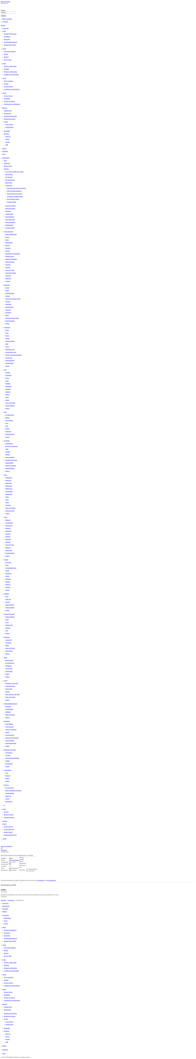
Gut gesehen (9, 671)
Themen (6, 812)
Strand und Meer (10, 341)
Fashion (7, 296)
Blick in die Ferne (10, 648)
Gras (6, 423)
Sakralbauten (9, 443)
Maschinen (8, 573)
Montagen (8, 706)
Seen (6, 333)
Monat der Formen (10, 206)
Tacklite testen (9, 214)
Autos (7, 565)
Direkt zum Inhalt (5, 1)
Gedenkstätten (9, 463)
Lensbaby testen (10, 228)
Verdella (3, 890)
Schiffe (7, 570)
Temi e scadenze (8, 81)
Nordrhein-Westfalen (11, 259)
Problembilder (9, 709)
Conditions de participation (11, 74)
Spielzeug (8, 579)
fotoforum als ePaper (9, 119)
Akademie (5, 151)
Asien (7, 499)
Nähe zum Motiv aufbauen (14, 191)
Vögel (7, 381)
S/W (6, 630)
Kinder (7, 290)
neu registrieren (51, 880)
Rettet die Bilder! (10, 617)
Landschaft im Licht (10, 352)
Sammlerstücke (9, 605)
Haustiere (8, 389)
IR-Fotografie (9, 763)
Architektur (7, 441)
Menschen (7, 285)
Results (6, 54)
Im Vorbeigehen (9, 663)
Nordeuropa (8, 477)
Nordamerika (9, 491)
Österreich (8, 278)
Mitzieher (8, 547)
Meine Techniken (10, 714)
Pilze (6, 426)
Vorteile (4, 838)
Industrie (7, 452)
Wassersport (8, 525)
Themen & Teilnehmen (10, 34)
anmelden (41, 880)
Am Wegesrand (9, 415)
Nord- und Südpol (10, 508)
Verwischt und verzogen (12, 738)
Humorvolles (8, 668)
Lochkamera (8, 752)
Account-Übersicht (9, 829)
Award (4, 31)
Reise (5, 475)
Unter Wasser (7, 770)
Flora (5, 412)
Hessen (7, 251)
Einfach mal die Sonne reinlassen (16, 188)
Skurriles (7, 587)
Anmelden (5, 21)
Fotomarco (4, 850)
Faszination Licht (10, 219)
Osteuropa (8, 480)
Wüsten (7, 338)
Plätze (7, 645)
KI (4, 805)
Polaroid (7, 628)
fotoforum (6, 134)
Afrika (7, 497)
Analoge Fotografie (9, 614)
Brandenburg (9, 242)
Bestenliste (7, 39)
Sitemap (4, 911)
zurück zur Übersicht (6, 846)
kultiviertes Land (9, 349)
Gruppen (7, 301)
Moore (7, 346)
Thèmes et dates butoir (10, 66)
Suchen (3, 10)
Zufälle (7, 674)
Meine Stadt (8, 689)
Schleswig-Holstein (10, 273)
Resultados (7, 98)
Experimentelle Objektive (12, 758)
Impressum (5, 903)
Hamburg (8, 248)
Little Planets (9, 651)
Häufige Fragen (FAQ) (10, 45)
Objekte (7, 602)
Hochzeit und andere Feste (12, 299)
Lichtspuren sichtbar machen (15, 196)
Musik (7, 315)
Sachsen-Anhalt (9, 270)
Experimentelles (9, 321)
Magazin (4, 108)
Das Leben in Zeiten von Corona (14, 171)
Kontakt (7, 142)
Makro (7, 397)
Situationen (8, 666)
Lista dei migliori (8, 86)
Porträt (7, 288)
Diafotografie (9, 625)
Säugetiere (8, 375)
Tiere (5, 370)
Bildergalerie (5, 158)
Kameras (7, 584)
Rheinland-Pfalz (9, 262)
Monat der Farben (10, 208)
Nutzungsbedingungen (10, 835)
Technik (6, 559)
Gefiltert (7, 761)
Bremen (7, 245)
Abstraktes (7, 721)
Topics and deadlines (10, 51)
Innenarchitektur (9, 457)
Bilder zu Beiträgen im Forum (13, 790)
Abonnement (7, 113)
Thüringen (8, 275)
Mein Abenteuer (9, 217)
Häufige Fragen (8, 832)
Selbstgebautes (9, 793)
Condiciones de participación (12, 104)
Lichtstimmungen (10, 686)
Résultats (6, 69)
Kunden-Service (8, 826)
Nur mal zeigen (9, 788)
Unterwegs (8, 304)
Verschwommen (9, 735)
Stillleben (6, 594)
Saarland (8, 264)
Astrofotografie (9, 363)
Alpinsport (8, 539)
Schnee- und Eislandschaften (13, 355)
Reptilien (7, 383)
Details (7, 394)
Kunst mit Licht (9, 727)
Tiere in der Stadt (10, 403)
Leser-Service (9, 124)
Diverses (6, 785)
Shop (3, 154)
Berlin (7, 240)
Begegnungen (9, 307)
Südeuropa (8, 483)
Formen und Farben (10, 729)
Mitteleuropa (8, 488)
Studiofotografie (9, 293)
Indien (7, 502)
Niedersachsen (9, 256)
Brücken (7, 454)
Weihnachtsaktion (10, 222)
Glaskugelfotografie (10, 743)
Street (5, 657)
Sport (5, 517)
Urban (5, 680)
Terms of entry (8, 59)
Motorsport (8, 531)
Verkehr (7, 691)
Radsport (8, 528)
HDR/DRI (8, 712)
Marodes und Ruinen (11, 460)
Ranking (6, 57)
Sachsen (7, 267)
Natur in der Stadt (10, 697)
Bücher (4, 148)
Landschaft (7, 327)
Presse (7, 139)
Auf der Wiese (9, 420)
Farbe (7, 619)
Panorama (7, 637)
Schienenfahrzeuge (10, 568)
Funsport (7, 534)
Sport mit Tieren (9, 545)
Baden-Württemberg (11, 234)
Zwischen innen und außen (14, 193)
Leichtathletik (9, 523)
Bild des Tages (8, 166)
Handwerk (8, 312)
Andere (7, 323)
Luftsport (7, 536)
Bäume (7, 417)
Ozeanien (8, 505)
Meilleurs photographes (10, 72)
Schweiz (7, 281)
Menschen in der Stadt (11, 683)
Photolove (8, 211)
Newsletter (7, 131)
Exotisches (8, 431)
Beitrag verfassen (9, 814)
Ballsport (7, 520)
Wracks (7, 778)
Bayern (7, 237)
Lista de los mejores (9, 101)
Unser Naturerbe (8, 231)
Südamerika (8, 494)
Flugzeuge (8, 562)
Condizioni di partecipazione (12, 89)
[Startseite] (3, 25)
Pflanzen (7, 775)
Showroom (7, 163)
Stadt (6, 449)
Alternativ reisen (9, 511)
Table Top (8, 599)
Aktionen (6, 169)
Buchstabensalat (10, 180)
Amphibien (8, 386)
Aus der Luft (8, 358)
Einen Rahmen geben (13, 199)
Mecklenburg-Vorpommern (12, 253)
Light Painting (9, 724)
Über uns (8, 136)
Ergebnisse (7, 36)
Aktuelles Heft (8, 110)
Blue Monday (9, 174)
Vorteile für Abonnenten (10, 116)
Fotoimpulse (8, 185)
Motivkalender (9, 225)
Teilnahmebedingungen (10, 42)
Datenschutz (5, 906)
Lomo (7, 622)
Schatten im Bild (11, 202)
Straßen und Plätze (10, 465)
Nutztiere (7, 392)
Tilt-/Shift (7, 755)
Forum (4, 809)
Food (6, 596)
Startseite (3, 900)
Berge (7, 330)
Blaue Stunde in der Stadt (12, 694)
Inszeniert (8, 310)
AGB (6, 145)
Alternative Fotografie (10, 750)
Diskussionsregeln (9, 817)
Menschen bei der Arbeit (12, 318)
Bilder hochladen (7, 19)
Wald (6, 344)
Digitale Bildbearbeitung (10, 703)
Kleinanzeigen (9, 127)
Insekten (7, 372)
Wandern (8, 542)
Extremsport (8, 550)
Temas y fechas (8, 96)
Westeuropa (8, 486)
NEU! (5, 160)
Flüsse (7, 335)
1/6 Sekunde (8, 177)
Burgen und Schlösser (11, 446)
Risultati (6, 84)
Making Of (8, 796)
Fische (7, 378)
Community (5, 28)
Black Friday (8, 182)
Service (6, 121)
